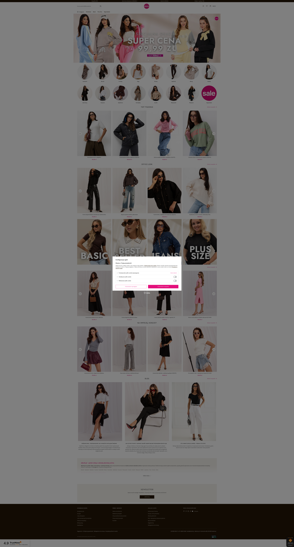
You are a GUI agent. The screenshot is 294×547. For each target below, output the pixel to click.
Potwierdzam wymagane (131, 286)
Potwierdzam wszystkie (163, 286)
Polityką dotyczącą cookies (150, 265)
